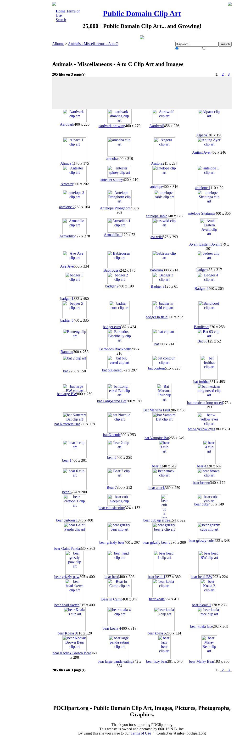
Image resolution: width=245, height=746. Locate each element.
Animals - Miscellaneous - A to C (93, 44)
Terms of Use (141, 733)
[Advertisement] (32, 74)
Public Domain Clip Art (142, 13)
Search (61, 20)
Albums (58, 44)
